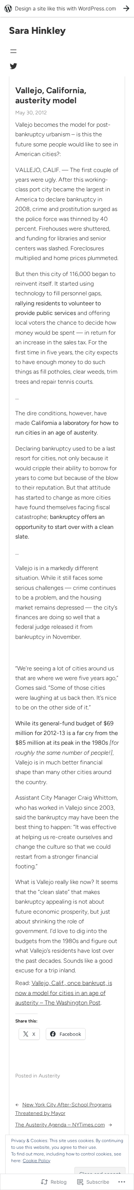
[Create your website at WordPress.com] (67, 8)
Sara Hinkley (37, 30)
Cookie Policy (36, 1160)
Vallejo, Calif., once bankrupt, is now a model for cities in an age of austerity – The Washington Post (63, 992)
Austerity (49, 1076)
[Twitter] (13, 66)
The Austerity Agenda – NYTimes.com (60, 1125)
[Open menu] (13, 51)
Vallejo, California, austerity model (50, 95)
